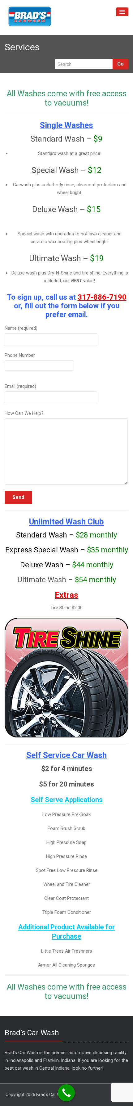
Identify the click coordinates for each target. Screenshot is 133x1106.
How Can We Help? (24, 413)
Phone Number (20, 355)
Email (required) (20, 386)
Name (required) (21, 328)
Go (120, 64)
